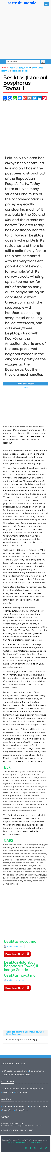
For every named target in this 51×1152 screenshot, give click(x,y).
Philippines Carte (39, 1106)
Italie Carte (7, 1093)
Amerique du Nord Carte (13, 1064)
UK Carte (6, 1089)
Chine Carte (8, 1110)
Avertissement (36, 1142)
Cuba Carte (7, 1075)
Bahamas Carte (22, 1075)
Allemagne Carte (35, 1089)
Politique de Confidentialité (18, 1142)
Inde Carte (7, 1106)
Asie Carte (6, 1099)
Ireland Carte (19, 1089)
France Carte (21, 1093)
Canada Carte (20, 1071)
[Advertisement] (25, 33)
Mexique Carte (36, 1071)
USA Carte (7, 1071)
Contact (5, 1117)
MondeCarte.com (14, 1123)
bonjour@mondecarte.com (20, 1130)
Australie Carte (21, 1106)
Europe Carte (7, 1081)
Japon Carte (22, 1110)
